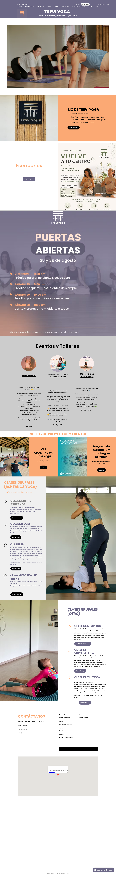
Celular (61, 721)
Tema (61, 728)
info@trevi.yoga (22, 725)
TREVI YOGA (57, 12)
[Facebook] (76, 4)
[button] (108, 4)
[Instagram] (79, 4)
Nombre (61, 714)
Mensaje (61, 734)
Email (81, 714)
